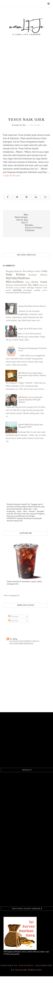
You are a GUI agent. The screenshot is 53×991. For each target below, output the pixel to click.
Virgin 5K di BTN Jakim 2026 (30, 329)
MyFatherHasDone (18, 278)
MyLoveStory (15, 281)
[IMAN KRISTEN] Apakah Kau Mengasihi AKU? (30, 425)
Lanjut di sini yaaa (11, 175)
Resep (28, 282)
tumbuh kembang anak (22, 292)
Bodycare (18, 271)
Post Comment (35, 125)
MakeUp (43, 275)
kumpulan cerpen (41, 288)
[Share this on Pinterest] (26, 197)
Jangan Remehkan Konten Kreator (32, 306)
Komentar (14, 621)
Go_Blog (13, 639)
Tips (30, 285)
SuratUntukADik (20, 285)
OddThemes (25, 966)
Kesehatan (33, 275)
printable (44, 290)
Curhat (44, 271)
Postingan (14, 616)
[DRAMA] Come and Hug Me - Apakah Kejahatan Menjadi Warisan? (30, 399)
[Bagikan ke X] (17, 197)
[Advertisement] (26, 67)
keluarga (30, 287)
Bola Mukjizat (29, 271)
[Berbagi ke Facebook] (7, 197)
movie (8, 290)
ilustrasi (23, 288)
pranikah (37, 290)
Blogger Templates (28, 970)
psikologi (9, 293)
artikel (35, 285)
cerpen (41, 285)
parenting (17, 290)
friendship (17, 287)
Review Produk (39, 282)
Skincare (9, 285)
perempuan (27, 290)
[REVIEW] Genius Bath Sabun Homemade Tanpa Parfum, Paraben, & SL (32, 375)
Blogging (10, 271)
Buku (38, 271)
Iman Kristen (15, 274)
